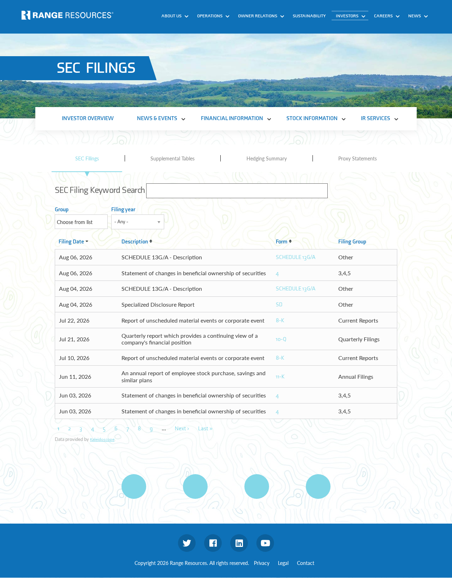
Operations (209, 16)
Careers (383, 16)
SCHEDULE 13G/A (296, 257)
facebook (213, 543)
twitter (187, 543)
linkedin (239, 543)
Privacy (261, 562)
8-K (280, 320)
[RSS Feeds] (195, 486)
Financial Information (367, 40)
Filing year (123, 209)
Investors (347, 16)
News (414, 16)
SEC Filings (87, 158)
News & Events (357, 27)
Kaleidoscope (102, 439)
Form (281, 241)
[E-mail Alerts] (256, 486)
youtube (265, 543)
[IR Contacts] (318, 486)
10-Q (281, 339)
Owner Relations (257, 16)
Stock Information (362, 54)
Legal (283, 562)
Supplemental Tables (172, 158)
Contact (305, 562)
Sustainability (309, 16)
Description (134, 241)
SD (279, 304)
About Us (171, 16)
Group (62, 209)
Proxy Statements (357, 158)
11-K (280, 376)
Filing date (71, 241)
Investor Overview (88, 118)
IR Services (353, 68)
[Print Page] (133, 486)
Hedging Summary (266, 158)
